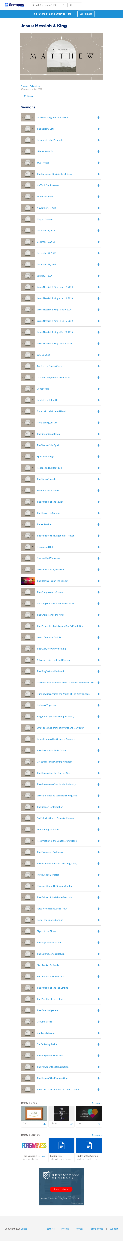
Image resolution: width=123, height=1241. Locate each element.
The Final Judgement (48, 1010)
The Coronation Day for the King (53, 772)
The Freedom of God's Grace (51, 750)
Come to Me (43, 388)
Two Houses (43, 162)
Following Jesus (45, 196)
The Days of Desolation (49, 942)
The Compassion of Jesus (50, 592)
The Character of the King (50, 614)
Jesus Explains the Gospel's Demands (56, 739)
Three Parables (44, 524)
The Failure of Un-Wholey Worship (54, 897)
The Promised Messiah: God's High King (57, 863)
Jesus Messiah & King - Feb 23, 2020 (55, 332)
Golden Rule (56, 1155)
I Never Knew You (45, 151)
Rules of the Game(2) (88, 1155)
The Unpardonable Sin (48, 433)
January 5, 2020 (44, 275)
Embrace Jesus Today (48, 490)
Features (50, 1228)
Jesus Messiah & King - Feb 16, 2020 (55, 320)
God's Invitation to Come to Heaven (55, 818)
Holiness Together (46, 705)
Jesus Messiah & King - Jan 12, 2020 (55, 286)
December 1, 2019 (46, 230)
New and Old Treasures (48, 558)
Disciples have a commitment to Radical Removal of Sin (65, 682)
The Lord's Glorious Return (50, 953)
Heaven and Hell (45, 546)
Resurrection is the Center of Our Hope (57, 840)
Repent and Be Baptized (49, 467)
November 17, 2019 (46, 207)
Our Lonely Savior (46, 1032)
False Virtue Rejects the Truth (52, 908)
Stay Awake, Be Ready (48, 965)
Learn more (86, 13)
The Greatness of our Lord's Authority (56, 784)
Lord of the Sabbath (47, 399)
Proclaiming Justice (47, 422)
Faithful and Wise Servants (50, 976)
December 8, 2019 (46, 241)
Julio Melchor (56, 1159)
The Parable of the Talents (50, 998)
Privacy (79, 1228)
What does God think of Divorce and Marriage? (60, 727)
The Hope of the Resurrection (52, 1078)
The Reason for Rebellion (50, 806)
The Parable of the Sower (50, 501)
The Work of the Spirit (48, 445)
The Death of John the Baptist (52, 580)
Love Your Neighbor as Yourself (52, 117)
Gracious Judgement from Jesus (53, 377)
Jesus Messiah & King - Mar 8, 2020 (54, 343)
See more (97, 1102)
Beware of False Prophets (50, 140)
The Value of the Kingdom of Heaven (55, 535)
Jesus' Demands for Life (49, 637)
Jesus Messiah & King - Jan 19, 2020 (55, 298)
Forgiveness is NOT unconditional (40, 1155)
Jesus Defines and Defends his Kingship (57, 795)
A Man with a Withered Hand (51, 411)
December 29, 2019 (46, 264)
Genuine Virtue (44, 1021)
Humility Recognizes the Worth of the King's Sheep (63, 693)
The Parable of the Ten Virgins (52, 987)
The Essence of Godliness (50, 852)
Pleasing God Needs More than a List (55, 603)
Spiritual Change (45, 456)
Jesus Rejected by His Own (50, 569)
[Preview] (98, 117)
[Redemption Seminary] (61, 1186)
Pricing (65, 1228)
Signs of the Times (46, 931)
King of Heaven (44, 219)
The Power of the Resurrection (53, 1066)
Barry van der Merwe (32, 1159)
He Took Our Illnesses (48, 185)
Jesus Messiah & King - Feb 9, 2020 (54, 309)
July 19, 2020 (43, 354)
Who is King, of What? (48, 829)
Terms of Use (96, 1228)
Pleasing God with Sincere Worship (54, 885)
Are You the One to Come (49, 366)
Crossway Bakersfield (30, 86)
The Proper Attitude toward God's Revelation (60, 626)
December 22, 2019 (46, 253)
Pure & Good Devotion (48, 874)
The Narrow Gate (45, 128)
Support (114, 1228)
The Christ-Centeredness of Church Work (58, 1089)
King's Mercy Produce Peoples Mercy (55, 716)
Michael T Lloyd (84, 1159)
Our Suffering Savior (47, 1044)
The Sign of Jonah (46, 479)
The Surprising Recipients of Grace (54, 173)
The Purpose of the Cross (50, 1055)
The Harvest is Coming (48, 512)
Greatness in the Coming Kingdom (54, 761)
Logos (23, 1228)
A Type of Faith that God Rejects (53, 659)
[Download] (44, 1124)
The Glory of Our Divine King (51, 648)
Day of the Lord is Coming (50, 919)
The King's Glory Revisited (50, 671)
